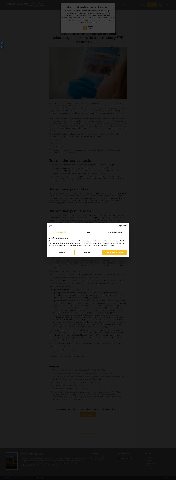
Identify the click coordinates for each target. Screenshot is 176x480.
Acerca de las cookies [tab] (115, 232)
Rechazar (62, 252)
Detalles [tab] (88, 232)
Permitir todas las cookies (114, 252)
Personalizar (87, 252)
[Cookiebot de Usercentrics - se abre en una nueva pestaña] (119, 226)
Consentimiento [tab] (60, 232)
